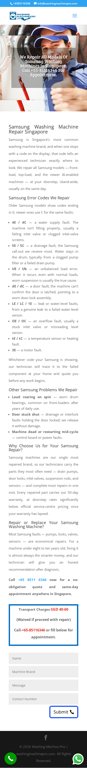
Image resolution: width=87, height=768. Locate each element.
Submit (61, 712)
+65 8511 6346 (32, 579)
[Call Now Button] (10, 758)
